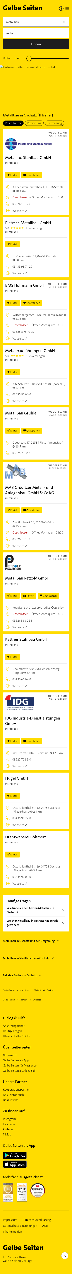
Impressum (10, 1220)
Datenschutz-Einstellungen (20, 1226)
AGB (45, 1226)
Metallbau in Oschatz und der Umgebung (29, 941)
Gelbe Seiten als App (16, 1060)
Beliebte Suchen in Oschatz (20, 975)
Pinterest (9, 1129)
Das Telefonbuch (13, 1095)
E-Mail (14, 175)
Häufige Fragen (12, 1031)
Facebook (9, 1124)
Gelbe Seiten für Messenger (20, 1065)
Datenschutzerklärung (37, 1220)
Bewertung (34, 123)
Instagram (9, 1119)
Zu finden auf (14, 1111)
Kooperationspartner (16, 1090)
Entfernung (54, 123)
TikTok (7, 1134)
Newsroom (10, 1055)
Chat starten (33, 175)
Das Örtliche (10, 1100)
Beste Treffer (13, 123)
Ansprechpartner (14, 1026)
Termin (30, 595)
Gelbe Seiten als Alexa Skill (19, 1071)
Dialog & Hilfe (14, 1017)
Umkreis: (11, 58)
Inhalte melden (12, 1232)
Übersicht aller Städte (16, 1036)
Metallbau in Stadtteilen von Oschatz (26, 958)
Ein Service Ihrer (17, 1259)
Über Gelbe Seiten (17, 1047)
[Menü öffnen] (67, 8)
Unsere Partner (15, 1081)
